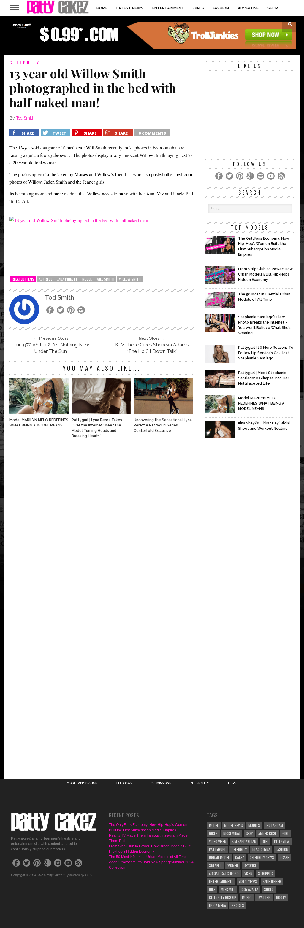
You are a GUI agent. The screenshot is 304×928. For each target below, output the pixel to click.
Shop (272, 8)
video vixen (217, 841)
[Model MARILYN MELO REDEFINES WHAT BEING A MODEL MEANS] (39, 412)
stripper (265, 873)
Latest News (129, 8)
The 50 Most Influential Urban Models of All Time (148, 857)
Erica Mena (217, 905)
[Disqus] (102, 523)
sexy (249, 833)
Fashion (221, 8)
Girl (285, 833)
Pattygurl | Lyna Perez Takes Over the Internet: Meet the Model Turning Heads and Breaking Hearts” (97, 428)
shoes (269, 889)
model (87, 278)
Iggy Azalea (249, 889)
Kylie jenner (272, 881)
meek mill (228, 889)
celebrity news (262, 857)
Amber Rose (267, 833)
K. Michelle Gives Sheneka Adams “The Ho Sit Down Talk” (152, 348)
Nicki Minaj (231, 833)
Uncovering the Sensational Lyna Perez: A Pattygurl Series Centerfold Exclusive (163, 425)
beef (265, 841)
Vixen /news (248, 881)
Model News (233, 825)
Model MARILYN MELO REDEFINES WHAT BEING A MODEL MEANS (39, 422)
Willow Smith (130, 278)
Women (232, 865)
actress (46, 278)
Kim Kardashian (244, 841)
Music (246, 897)
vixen (248, 873)
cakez (239, 857)
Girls (198, 8)
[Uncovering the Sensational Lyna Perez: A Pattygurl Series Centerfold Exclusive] (163, 412)
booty (281, 897)
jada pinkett (67, 278)
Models (254, 825)
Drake (284, 857)
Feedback (124, 782)
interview (281, 841)
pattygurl (217, 849)
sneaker (215, 865)
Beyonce (250, 865)
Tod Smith (25, 118)
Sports (238, 905)
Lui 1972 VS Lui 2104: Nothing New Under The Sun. (51, 348)
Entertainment (168, 8)
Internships (199, 782)
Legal (233, 782)
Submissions (161, 782)
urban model (219, 857)
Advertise (248, 8)
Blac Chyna (261, 849)
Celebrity (239, 849)
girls (213, 833)
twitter (263, 897)
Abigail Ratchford (224, 873)
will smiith (105, 278)
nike (212, 889)
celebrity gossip (222, 897)
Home (101, 8)
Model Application (82, 782)
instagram (274, 825)
